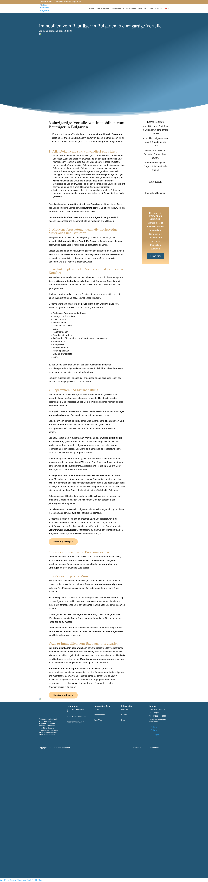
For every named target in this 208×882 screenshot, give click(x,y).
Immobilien (116, 8)
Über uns (142, 8)
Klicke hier (155, 256)
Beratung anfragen (63, 542)
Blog (151, 8)
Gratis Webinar (103, 8)
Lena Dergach (50, 31)
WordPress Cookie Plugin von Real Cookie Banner (22, 880)
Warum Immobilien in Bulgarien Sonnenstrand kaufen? (155, 154)
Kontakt (158, 8)
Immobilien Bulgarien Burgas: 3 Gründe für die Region (155, 166)
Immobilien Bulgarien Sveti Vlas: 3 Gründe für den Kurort (155, 142)
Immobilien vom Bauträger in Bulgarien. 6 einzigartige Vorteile (155, 130)
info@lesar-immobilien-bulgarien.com (157, 720)
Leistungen (131, 8)
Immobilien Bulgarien (155, 193)
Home (91, 8)
